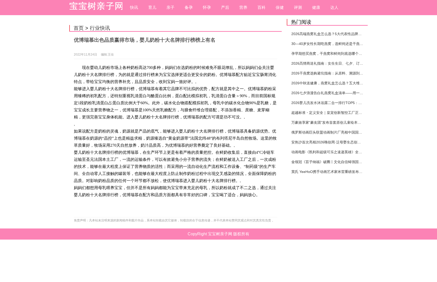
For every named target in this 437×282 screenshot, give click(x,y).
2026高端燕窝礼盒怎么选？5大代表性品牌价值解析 (331, 34)
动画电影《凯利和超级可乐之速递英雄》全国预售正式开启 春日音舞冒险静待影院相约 (359, 152)
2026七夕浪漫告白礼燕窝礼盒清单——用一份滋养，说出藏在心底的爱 (346, 93)
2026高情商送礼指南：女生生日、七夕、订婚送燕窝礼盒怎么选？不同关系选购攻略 (357, 63)
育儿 (152, 7)
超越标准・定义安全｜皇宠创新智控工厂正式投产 (330, 113)
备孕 (189, 7)
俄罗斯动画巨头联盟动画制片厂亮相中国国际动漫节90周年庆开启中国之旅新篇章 (355, 132)
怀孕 (207, 7)
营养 (243, 7)
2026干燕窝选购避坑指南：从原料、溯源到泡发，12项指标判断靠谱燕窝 (348, 73)
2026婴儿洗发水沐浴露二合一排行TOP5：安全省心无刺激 (337, 103)
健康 (316, 7)
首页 (79, 28)
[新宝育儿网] (94, 7)
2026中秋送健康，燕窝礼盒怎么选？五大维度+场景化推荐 (337, 83)
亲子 (170, 7)
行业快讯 (100, 28)
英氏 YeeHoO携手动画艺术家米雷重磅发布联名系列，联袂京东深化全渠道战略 (353, 172)
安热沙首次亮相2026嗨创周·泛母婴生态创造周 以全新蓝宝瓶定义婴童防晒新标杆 (355, 142)
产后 (225, 7)
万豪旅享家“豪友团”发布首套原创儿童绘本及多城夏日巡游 (336, 122)
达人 (334, 7)
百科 (261, 7)
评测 (298, 7)
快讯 (134, 7)
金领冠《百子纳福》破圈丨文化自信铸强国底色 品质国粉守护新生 (343, 162)
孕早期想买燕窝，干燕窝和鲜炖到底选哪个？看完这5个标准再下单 (343, 54)
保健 (280, 7)
